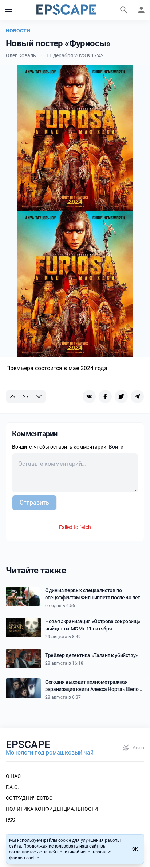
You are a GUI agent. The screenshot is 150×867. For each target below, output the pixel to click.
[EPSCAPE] (66, 10)
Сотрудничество (29, 798)
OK (135, 849)
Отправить (34, 502)
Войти (116, 447)
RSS (10, 820)
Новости (18, 31)
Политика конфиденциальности (52, 809)
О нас (13, 776)
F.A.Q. (12, 787)
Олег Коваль (21, 55)
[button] (8, 10)
